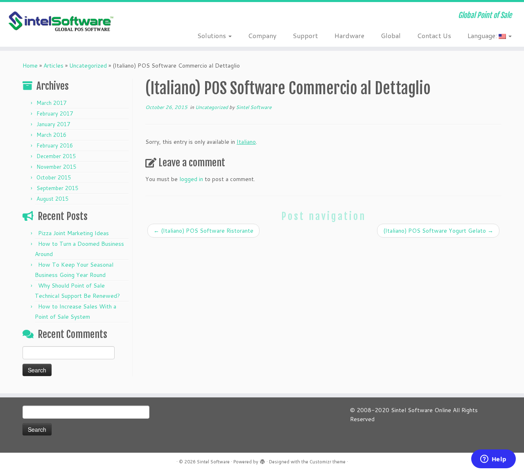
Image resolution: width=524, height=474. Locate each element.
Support (305, 35)
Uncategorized (88, 65)
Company (262, 35)
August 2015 (52, 198)
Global (391, 35)
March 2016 (51, 134)
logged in (191, 179)
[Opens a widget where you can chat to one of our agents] (493, 459)
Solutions (212, 35)
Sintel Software (253, 107)
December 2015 (56, 156)
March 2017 (51, 103)
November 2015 (56, 166)
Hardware (349, 35)
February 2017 (54, 113)
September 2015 (57, 188)
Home (30, 65)
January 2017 (53, 124)
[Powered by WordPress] (262, 460)
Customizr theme (327, 461)
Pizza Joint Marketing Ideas (73, 233)
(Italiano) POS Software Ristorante (203, 231)
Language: (483, 35)
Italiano (246, 142)
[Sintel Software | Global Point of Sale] (60, 21)
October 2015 (53, 177)
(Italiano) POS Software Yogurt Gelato (438, 231)
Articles (53, 65)
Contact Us (434, 35)
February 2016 (54, 145)
